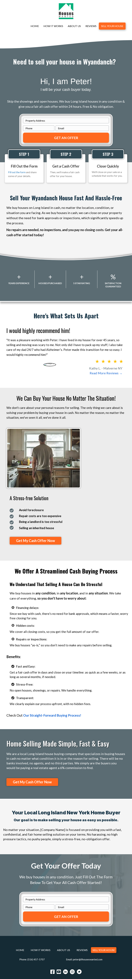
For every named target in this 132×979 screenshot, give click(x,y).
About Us (74, 25)
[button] (35, 541)
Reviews (90, 25)
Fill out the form (17, 172)
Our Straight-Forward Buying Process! (52, 715)
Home (35, 25)
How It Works (53, 25)
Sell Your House (112, 25)
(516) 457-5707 (36, 959)
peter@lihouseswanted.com (87, 959)
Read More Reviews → (106, 373)
